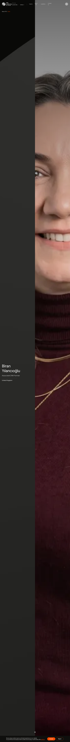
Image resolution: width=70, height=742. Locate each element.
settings (43, 739)
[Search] (66, 4)
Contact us (49, 4)
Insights (31, 4)
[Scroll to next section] (35, 732)
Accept (51, 739)
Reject (59, 739)
